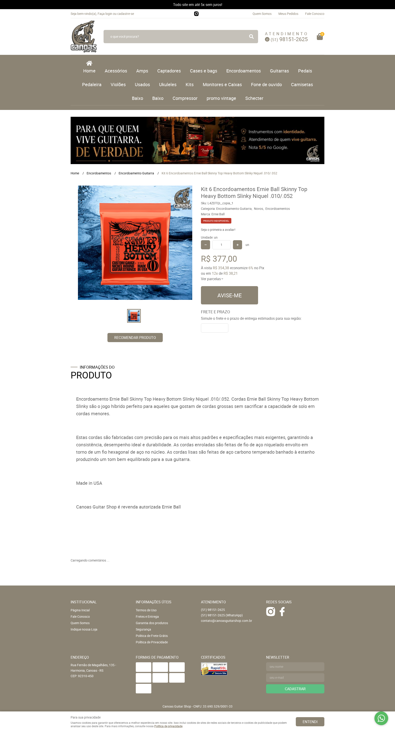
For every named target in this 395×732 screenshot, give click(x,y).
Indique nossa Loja (84, 629)
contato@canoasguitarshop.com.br (226, 620)
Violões (118, 84)
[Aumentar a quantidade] (237, 244)
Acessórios (116, 71)
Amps (142, 71)
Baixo (137, 98)
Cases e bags (203, 71)
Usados (142, 84)
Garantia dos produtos (152, 623)
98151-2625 (289, 39)
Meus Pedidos (288, 13)
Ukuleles (167, 84)
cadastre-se (125, 13)
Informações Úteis (153, 601)
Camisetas (302, 84)
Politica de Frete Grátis (152, 636)
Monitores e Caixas (222, 84)
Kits (190, 84)
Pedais (305, 71)
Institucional (84, 601)
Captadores (169, 71)
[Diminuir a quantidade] (205, 244)
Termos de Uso (146, 610)
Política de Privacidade (152, 642)
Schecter (254, 98)
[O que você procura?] (251, 36)
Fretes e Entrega (147, 616)
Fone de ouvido (266, 84)
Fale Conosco (314, 13)
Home (89, 71)
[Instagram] (196, 13)
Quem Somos (262, 13)
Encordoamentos (243, 71)
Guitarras (279, 71)
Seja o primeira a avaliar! (218, 229)
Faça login (105, 13)
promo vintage (221, 98)
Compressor (185, 98)
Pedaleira (91, 84)
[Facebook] (282, 611)
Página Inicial (80, 610)
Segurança (143, 629)
